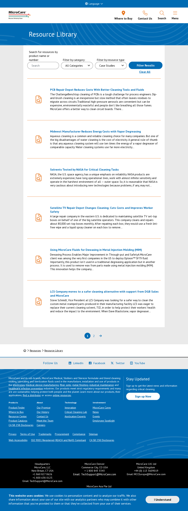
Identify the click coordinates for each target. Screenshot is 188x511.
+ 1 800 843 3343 (94, 470)
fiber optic (65, 385)
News (96, 412)
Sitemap (93, 434)
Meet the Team (45, 420)
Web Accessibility (18, 440)
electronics (19, 385)
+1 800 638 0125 (42, 477)
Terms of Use (27, 434)
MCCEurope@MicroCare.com (150, 474)
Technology (71, 402)
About (40, 402)
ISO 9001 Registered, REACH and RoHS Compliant (58, 440)
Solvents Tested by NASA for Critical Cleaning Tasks (84, 169)
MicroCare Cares (102, 407)
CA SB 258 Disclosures (21, 425)
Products (13, 402)
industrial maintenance (101, 385)
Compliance (79, 434)
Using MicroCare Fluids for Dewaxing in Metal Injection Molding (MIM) (96, 250)
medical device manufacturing (42, 385)
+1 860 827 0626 (42, 474)
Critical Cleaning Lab (76, 412)
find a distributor (32, 395)
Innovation (70, 407)
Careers (41, 425)
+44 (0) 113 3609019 (146, 470)
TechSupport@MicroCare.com (46, 481)
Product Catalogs (18, 420)
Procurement (62, 434)
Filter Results (146, 65)
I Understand (162, 499)
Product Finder (17, 407)
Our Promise (43, 407)
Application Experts (75, 416)
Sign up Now (143, 396)
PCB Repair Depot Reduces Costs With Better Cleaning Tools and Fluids (97, 89)
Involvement (99, 402)
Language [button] (94, 3)
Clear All (144, 72)
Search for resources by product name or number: (43, 56)
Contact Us (42, 416)
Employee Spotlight (104, 420)
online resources (62, 395)
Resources (35, 350)
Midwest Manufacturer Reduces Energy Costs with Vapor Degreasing (95, 131)
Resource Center (18, 416)
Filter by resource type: (111, 60)
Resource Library (53, 350)
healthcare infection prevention (26, 388)
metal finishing (80, 385)
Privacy (13, 434)
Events (96, 416)
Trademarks (44, 434)
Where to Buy (16, 412)
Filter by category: (74, 60)
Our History (43, 412)
